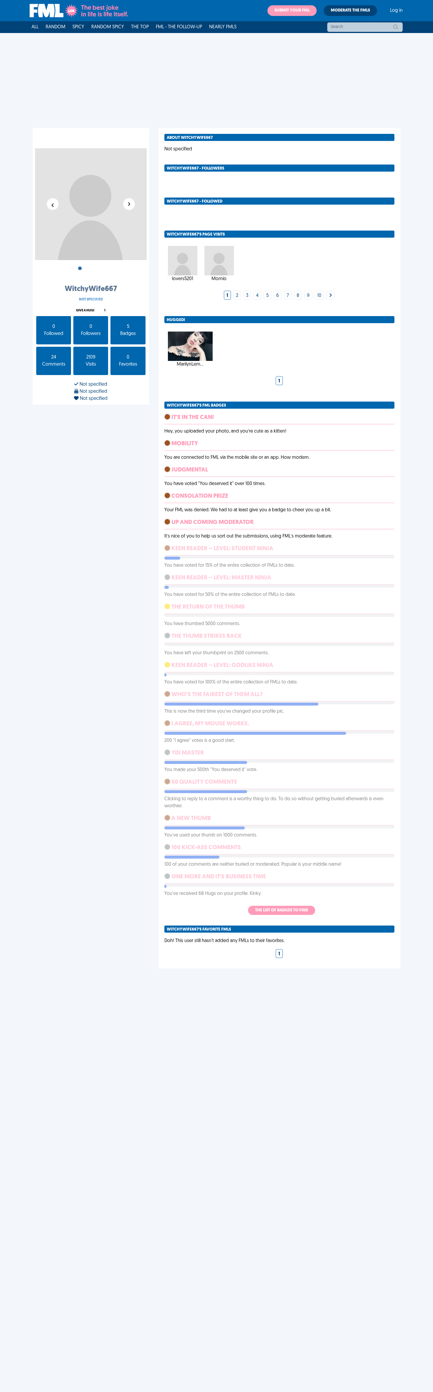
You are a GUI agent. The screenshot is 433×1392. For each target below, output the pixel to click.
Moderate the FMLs (350, 10)
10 (319, 295)
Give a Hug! (85, 310)
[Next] (330, 295)
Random (55, 27)
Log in (396, 10)
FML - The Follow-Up (179, 27)
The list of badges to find (281, 910)
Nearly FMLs (223, 27)
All (35, 27)
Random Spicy (107, 27)
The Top (140, 27)
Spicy (78, 27)
